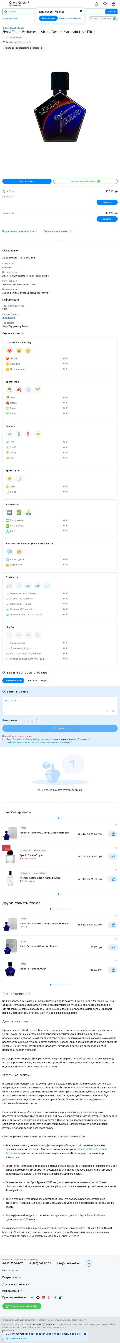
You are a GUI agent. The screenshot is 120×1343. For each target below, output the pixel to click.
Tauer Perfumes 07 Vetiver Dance (38, 946)
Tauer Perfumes (96, 1215)
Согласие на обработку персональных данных (35, 739)
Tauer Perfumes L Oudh (33, 968)
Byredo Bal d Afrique (31, 855)
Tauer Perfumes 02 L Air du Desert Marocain (44, 832)
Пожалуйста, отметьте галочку (17, 736)
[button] (58, 818)
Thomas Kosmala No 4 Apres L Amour (40, 877)
